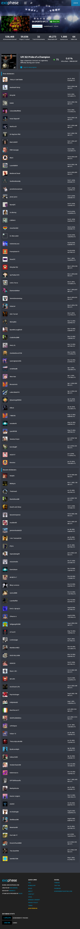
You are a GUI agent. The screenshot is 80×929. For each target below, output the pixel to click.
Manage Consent (34, 900)
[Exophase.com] (11, 3)
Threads (57, 882)
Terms (30, 905)
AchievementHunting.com (63, 891)
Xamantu (12, 890)
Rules (30, 888)
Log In (75, 3)
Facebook (57, 888)
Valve (20, 893)
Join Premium (32, 908)
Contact (31, 894)
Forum (56, 26)
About (30, 891)
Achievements (37, 26)
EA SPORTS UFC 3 (39, 21)
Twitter (57, 885)
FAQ (29, 882)
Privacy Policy (33, 902)
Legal (30, 897)
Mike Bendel (14, 888)
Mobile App (32, 885)
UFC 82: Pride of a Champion (35, 57)
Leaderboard (48, 26)
